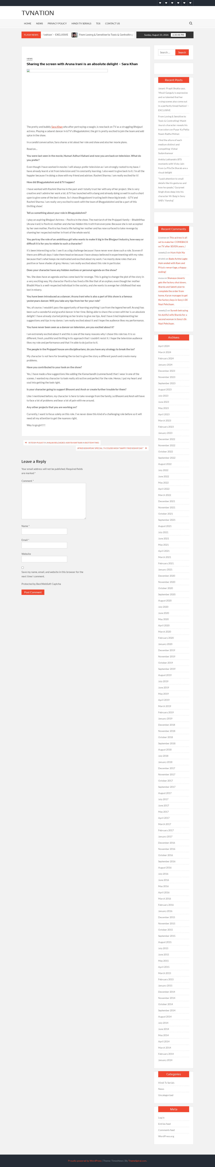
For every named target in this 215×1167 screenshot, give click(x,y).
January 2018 (165, 762)
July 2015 (163, 948)
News (39, 23)
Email (25, 539)
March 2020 (164, 631)
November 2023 (166, 377)
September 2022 (166, 457)
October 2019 (165, 662)
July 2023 (163, 395)
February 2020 (166, 637)
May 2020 (163, 619)
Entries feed (164, 1123)
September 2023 (166, 383)
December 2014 (166, 991)
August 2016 (164, 867)
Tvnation (38, 13)
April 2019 (163, 699)
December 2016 (166, 842)
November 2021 (166, 507)
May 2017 (163, 811)
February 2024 (166, 358)
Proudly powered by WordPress (84, 1160)
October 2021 (165, 513)
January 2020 (165, 644)
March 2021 (164, 557)
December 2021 (166, 501)
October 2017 (165, 780)
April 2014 (163, 1041)
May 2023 (163, 408)
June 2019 (163, 687)
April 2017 (163, 817)
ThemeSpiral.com (137, 1160)
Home (27, 23)
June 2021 (163, 538)
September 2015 (166, 935)
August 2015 (164, 942)
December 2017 (166, 768)
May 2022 (163, 482)
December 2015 (166, 917)
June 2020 (163, 613)
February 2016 (166, 904)
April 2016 (163, 892)
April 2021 (163, 550)
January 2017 (165, 836)
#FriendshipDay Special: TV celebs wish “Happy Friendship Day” (110, 448)
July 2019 (163, 681)
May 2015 (163, 960)
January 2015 (165, 985)
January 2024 (165, 364)
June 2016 (163, 880)
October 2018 (165, 737)
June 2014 (163, 1029)
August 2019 (164, 675)
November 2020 (166, 581)
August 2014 (164, 1016)
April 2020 (163, 625)
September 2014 (166, 1010)
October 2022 (165, 451)
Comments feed (166, 1130)
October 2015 (165, 929)
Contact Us (112, 23)
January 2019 (165, 718)
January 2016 (165, 911)
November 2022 (166, 445)
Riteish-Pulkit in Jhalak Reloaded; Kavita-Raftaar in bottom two (64, 442)
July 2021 (163, 532)
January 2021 (165, 569)
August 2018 (164, 749)
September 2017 (166, 786)
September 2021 (166, 519)
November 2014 (166, 997)
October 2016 (165, 855)
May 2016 (163, 886)
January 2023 (165, 432)
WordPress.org (166, 1136)
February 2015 (166, 979)
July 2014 (163, 1022)
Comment (28, 480)
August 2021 (164, 526)
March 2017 (164, 824)
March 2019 (164, 706)
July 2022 (163, 470)
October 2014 (165, 1004)
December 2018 (166, 724)
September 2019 (166, 668)
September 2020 (166, 594)
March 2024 (164, 352)
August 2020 (164, 600)
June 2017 (163, 805)
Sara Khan (57, 126)
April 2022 (163, 488)
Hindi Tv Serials (81, 23)
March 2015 (164, 973)
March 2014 (164, 1047)
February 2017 (166, 830)
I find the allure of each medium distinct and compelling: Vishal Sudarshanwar (170, 147)
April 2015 (163, 966)
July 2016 (163, 873)
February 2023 (166, 426)
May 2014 (163, 1035)
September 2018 (166, 743)
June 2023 (163, 401)
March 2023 (164, 420)
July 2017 (163, 799)
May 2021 (163, 544)
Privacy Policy (57, 23)
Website (26, 553)
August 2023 (164, 389)
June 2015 (163, 954)
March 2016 (164, 898)
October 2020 (165, 588)
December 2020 (166, 575)
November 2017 (166, 774)
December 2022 (166, 439)
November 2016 (166, 848)
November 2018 (166, 731)
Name (26, 525)
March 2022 (164, 495)
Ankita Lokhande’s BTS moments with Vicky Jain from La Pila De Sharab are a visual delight (173, 166)
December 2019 (166, 650)
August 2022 (164, 464)
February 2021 (166, 563)
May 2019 (163, 693)
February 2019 (166, 712)
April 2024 (163, 346)
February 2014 (166, 1053)
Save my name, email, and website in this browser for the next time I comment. (52, 574)
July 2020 (163, 606)
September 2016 (166, 861)
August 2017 (164, 793)
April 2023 (163, 414)
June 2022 (163, 476)
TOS (98, 23)
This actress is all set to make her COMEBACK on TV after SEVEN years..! (173, 242)
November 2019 (166, 656)
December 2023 (166, 370)
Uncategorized (165, 1095)
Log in (161, 1117)
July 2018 (163, 755)
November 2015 (166, 923)
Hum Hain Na (177, 252)
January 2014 (165, 1060)
